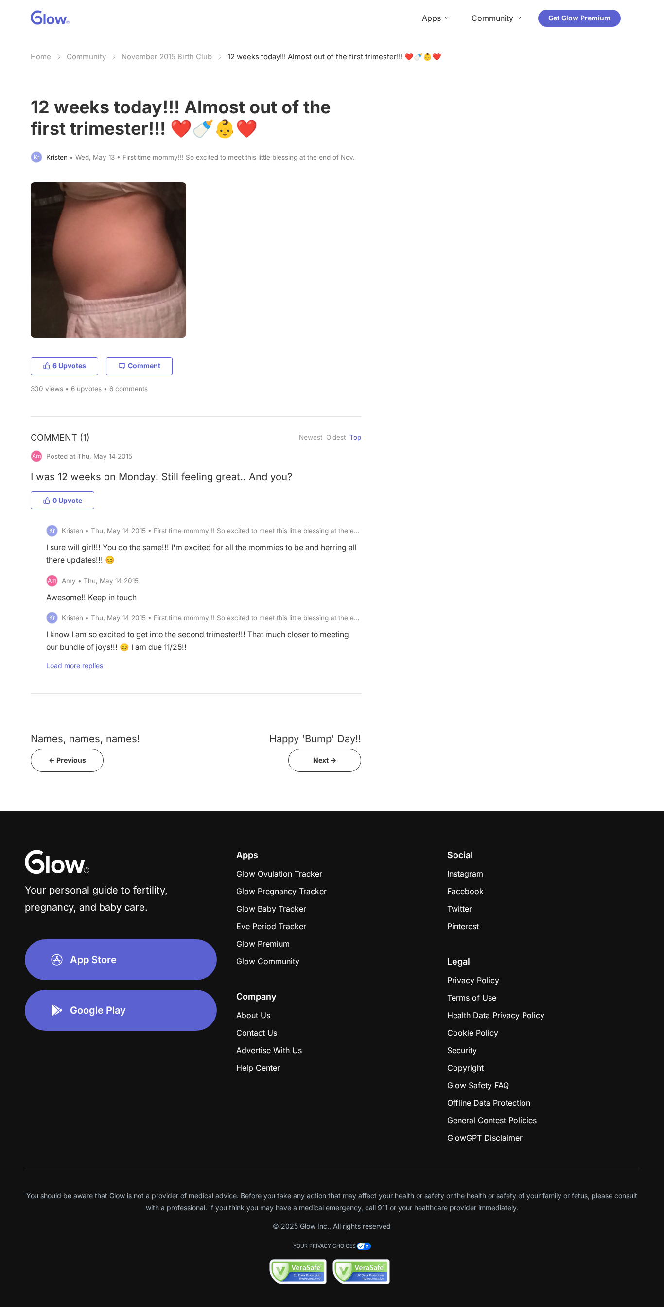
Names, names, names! (85, 739)
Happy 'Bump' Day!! (315, 739)
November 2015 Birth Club (167, 56)
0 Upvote (67, 500)
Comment (144, 365)
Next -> (324, 760)
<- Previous (67, 760)
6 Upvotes (69, 365)
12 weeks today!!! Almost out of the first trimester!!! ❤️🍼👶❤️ (334, 56)
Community (86, 56)
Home (41, 56)
